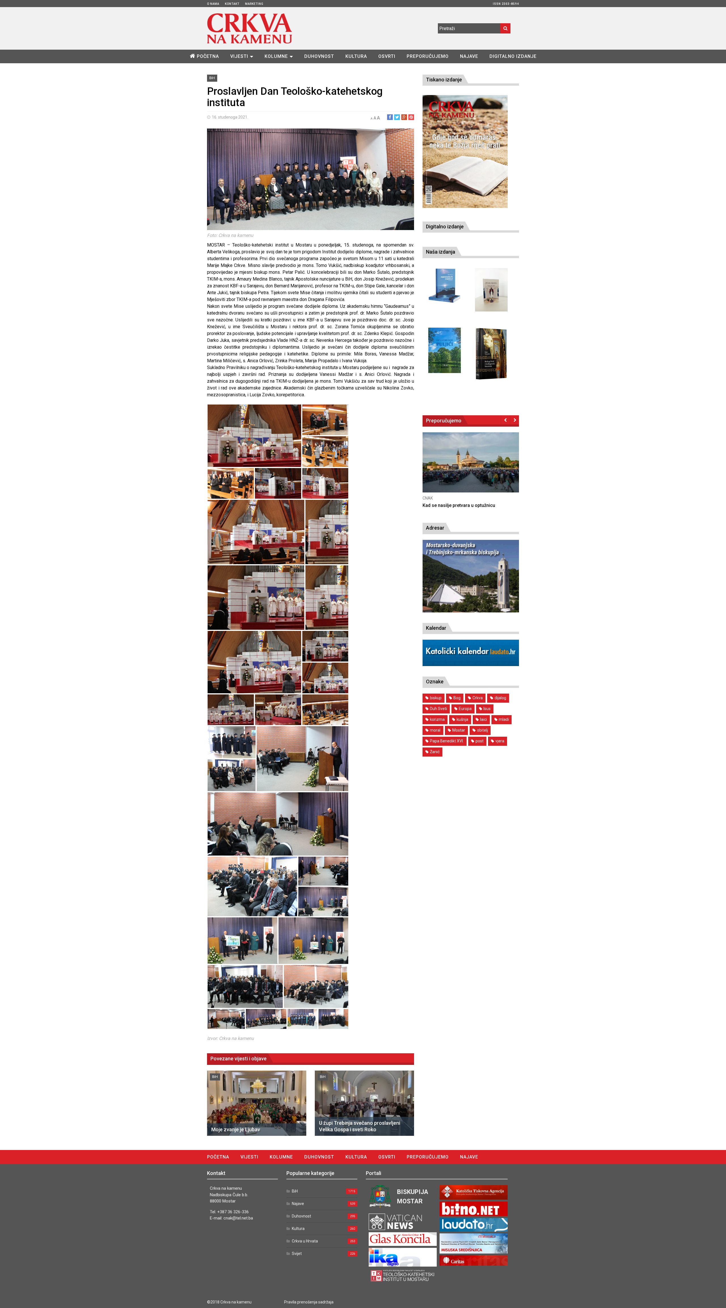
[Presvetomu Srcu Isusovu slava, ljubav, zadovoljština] (491, 289)
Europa (465, 708)
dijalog (500, 698)
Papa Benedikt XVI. (447, 741)
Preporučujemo (428, 56)
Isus (487, 708)
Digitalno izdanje (513, 56)
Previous (505, 419)
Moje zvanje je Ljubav (235, 1129)
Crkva (477, 698)
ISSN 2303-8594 (506, 3)
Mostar (458, 730)
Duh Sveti (438, 708)
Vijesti (239, 56)
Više (470, 468)
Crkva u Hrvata (305, 1241)
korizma (437, 719)
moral (435, 730)
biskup (436, 698)
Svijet (297, 1253)
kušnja (462, 719)
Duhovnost (319, 56)
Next (514, 419)
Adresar (435, 528)
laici (483, 719)
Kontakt (232, 3)
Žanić (435, 751)
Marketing (254, 3)
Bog (457, 698)
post (480, 741)
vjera (499, 741)
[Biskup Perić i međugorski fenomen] (491, 354)
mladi (504, 719)
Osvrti (386, 56)
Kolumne (276, 56)
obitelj (482, 730)
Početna (208, 56)
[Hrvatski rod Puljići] (444, 350)
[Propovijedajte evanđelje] (444, 286)
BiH (212, 78)
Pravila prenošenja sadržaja (309, 1302)
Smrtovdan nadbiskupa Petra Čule (458, 505)
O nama (213, 3)
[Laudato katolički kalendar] (471, 664)
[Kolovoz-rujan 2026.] (465, 151)
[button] (254, 435)
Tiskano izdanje (444, 80)
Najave (469, 56)
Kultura (356, 56)
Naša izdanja (440, 252)
